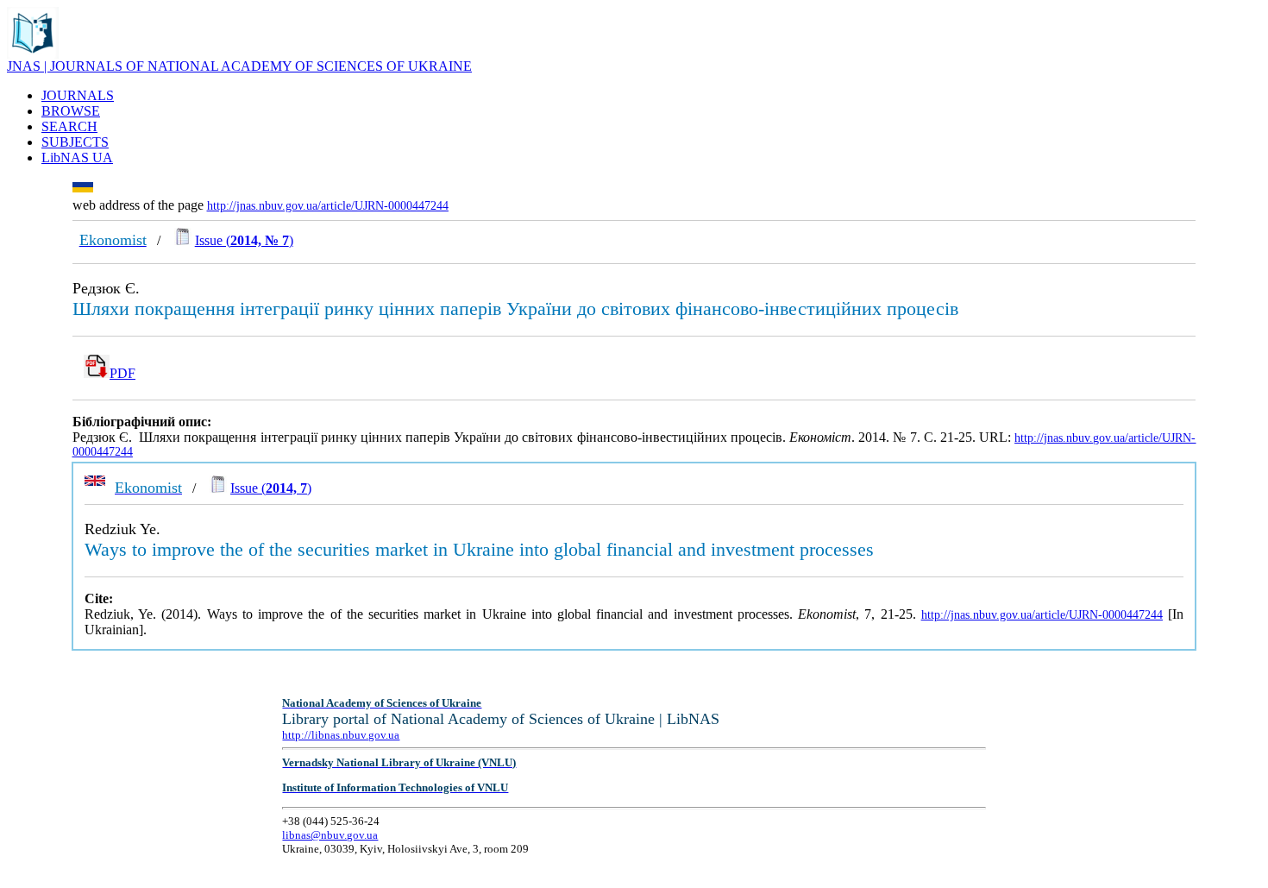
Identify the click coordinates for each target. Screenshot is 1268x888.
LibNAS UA (77, 157)
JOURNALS (77, 95)
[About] (33, 54)
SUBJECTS (75, 142)
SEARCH (69, 126)
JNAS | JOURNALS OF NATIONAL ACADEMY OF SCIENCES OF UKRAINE (239, 66)
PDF (122, 373)
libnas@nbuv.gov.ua (330, 834)
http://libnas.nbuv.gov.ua (340, 734)
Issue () (244, 240)
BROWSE (70, 111)
